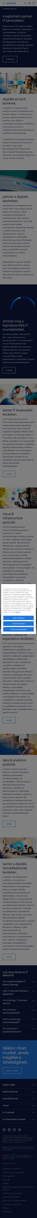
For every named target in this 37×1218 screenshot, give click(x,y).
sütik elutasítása (18, 623)
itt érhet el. (17, 612)
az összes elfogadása (18, 629)
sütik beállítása (18, 618)
